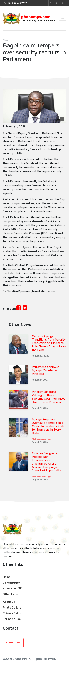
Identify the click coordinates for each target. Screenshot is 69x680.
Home (6, 577)
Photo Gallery (12, 607)
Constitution (12, 582)
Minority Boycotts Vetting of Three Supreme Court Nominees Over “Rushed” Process (48, 397)
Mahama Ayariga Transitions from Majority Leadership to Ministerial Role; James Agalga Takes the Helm (49, 343)
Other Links (11, 594)
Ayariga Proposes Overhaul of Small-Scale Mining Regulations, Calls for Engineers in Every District (48, 426)
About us (9, 602)
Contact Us (13, 642)
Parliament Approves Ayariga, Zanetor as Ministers (45, 370)
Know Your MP (12, 588)
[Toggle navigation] (62, 18)
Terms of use (12, 619)
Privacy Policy (12, 613)
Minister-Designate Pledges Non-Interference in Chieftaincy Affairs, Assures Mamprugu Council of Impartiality (46, 462)
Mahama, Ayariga (41, 439)
